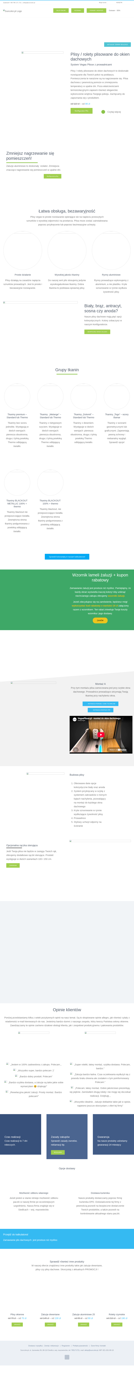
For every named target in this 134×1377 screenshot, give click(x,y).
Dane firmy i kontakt (98, 1346)
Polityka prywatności (80, 1346)
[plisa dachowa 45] (33, 682)
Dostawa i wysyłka (35, 1346)
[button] (127, 10)
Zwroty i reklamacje (51, 1346)
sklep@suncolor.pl (29, 2)
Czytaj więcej (114, 112)
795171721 (75, 1350)
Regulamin (66, 1346)
